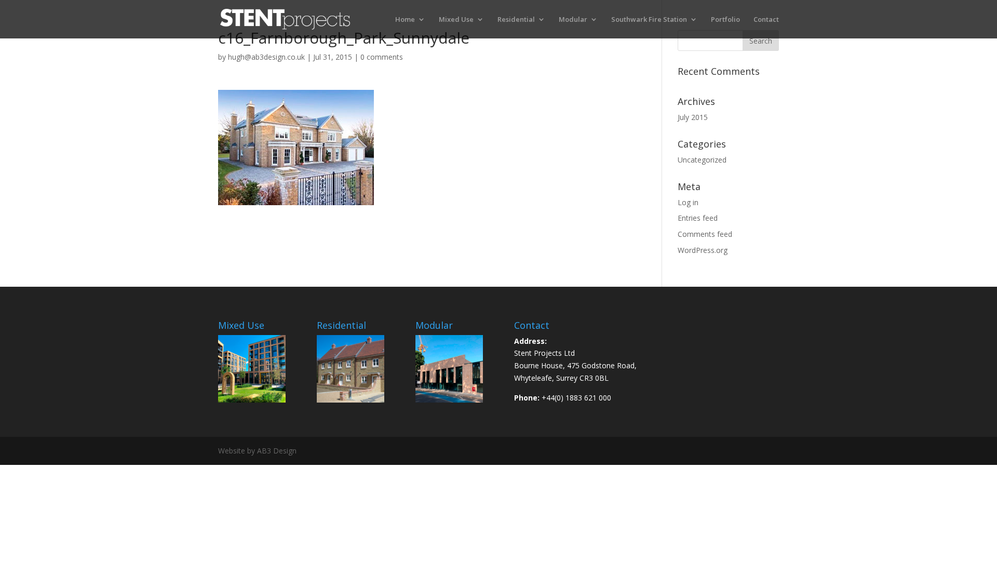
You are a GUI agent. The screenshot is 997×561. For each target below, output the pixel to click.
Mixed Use (456, 20)
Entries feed (698, 218)
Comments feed (705, 234)
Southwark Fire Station (649, 20)
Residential (516, 20)
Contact (766, 20)
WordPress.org (702, 250)
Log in (688, 202)
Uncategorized (702, 160)
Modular (573, 20)
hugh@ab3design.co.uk (266, 57)
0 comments (381, 57)
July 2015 (693, 117)
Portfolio (725, 20)
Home (405, 20)
